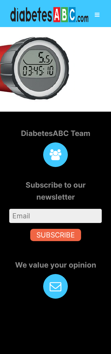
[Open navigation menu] (97, 15)
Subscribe (55, 235)
